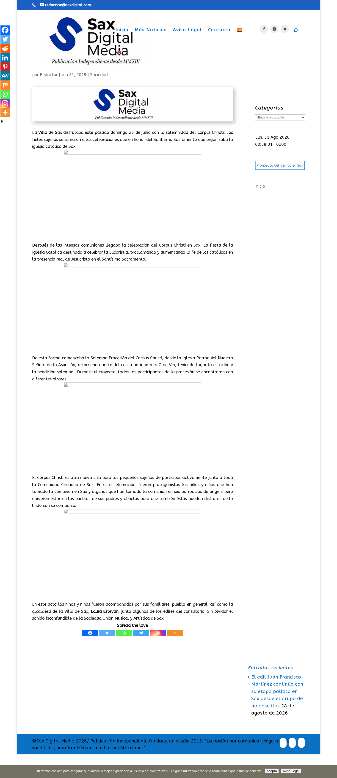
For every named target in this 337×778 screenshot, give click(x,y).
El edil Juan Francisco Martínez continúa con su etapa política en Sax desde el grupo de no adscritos (277, 691)
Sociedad (99, 74)
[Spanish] (240, 38)
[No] (331, 771)
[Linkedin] (5, 57)
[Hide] (2, 121)
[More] (175, 633)
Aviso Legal (187, 30)
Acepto (272, 771)
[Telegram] (141, 633)
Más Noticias (151, 30)
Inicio (122, 30)
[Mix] (5, 85)
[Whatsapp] (124, 633)
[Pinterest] (5, 66)
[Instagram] (158, 633)
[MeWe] (5, 75)
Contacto (219, 30)
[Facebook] (90, 633)
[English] (119, 61)
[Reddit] (5, 48)
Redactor (49, 74)
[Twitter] (107, 633)
